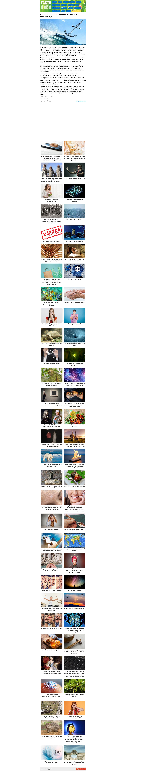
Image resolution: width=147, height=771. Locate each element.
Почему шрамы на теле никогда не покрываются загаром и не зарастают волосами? (51, 507)
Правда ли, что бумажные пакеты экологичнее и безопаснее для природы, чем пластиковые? (51, 281)
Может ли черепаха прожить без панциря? (51, 344)
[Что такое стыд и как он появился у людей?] (74, 714)
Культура (71, 4)
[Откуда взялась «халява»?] (52, 239)
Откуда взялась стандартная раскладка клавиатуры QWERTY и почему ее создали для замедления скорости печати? (74, 674)
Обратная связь (77, 10)
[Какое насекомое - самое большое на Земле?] (52, 714)
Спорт (62, 10)
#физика (46, 96)
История (79, 2)
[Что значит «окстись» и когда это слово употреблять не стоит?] (74, 443)
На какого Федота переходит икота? (51, 324)
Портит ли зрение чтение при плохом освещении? (74, 260)
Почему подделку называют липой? (74, 695)
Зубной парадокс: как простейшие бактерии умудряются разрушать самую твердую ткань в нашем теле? (74, 508)
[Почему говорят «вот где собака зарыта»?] (52, 484)
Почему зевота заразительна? (51, 590)
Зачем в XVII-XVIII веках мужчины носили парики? (51, 425)
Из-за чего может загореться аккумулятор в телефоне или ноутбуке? (74, 466)
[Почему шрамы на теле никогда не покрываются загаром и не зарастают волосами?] (52, 504)
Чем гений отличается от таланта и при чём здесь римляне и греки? (74, 570)
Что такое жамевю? (74, 279)
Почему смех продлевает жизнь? (51, 628)
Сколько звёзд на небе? (74, 590)
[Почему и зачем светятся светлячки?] (74, 362)
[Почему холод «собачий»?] (74, 239)
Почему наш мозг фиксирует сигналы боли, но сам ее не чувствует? (74, 630)
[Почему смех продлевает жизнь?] (52, 627)
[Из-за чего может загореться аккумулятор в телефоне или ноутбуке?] (74, 463)
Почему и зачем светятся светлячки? (74, 364)
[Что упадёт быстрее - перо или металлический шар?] (52, 443)
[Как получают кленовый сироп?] (74, 484)
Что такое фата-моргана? (74, 219)
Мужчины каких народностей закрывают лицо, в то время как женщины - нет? (74, 404)
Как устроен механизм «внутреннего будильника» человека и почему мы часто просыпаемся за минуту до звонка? (74, 739)
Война (59, 2)
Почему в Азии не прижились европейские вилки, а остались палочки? (74, 651)
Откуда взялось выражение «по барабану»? (51, 609)
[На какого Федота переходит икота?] (52, 322)
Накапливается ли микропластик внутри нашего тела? (51, 696)
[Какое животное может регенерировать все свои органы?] (52, 300)
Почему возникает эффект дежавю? (74, 200)
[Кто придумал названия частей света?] (74, 547)
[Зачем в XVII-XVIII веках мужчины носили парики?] (52, 423)
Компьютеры (56, 4)
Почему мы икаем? (74, 324)
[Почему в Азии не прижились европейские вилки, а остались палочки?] (74, 648)
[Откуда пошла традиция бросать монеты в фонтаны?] (52, 567)
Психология (77, 7)
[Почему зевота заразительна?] (52, 589)
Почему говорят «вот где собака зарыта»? (51, 487)
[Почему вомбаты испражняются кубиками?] (52, 734)
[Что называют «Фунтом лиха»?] (74, 300)
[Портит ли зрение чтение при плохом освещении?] (74, 257)
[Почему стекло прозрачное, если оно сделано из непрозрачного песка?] (74, 759)
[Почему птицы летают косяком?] (74, 607)
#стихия (51, 96)
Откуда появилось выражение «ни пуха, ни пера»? (52, 761)
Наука (76, 4)
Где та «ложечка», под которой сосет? (74, 530)
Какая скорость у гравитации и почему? (74, 344)
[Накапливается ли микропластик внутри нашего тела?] (52, 693)
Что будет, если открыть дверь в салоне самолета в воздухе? (51, 549)
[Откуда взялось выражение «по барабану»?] (52, 607)
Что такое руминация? (51, 529)
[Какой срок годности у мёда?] (52, 648)
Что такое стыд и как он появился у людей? (74, 717)
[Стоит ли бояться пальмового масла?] (74, 423)
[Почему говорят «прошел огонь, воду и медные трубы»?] (52, 257)
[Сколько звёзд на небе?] (74, 589)
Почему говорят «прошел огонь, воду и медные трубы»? (51, 260)
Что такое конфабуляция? (51, 363)
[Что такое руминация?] (52, 527)
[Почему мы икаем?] (74, 322)
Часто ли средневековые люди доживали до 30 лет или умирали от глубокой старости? (51, 179)
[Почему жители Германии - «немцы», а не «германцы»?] (52, 670)
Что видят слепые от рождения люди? (74, 179)
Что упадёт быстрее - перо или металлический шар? (52, 445)
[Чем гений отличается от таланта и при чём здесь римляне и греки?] (74, 567)
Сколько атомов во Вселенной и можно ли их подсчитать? (74, 384)
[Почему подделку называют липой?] (74, 693)
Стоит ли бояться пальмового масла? (74, 425)
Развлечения (56, 10)
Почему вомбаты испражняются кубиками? (51, 737)
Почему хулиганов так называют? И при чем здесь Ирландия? (51, 221)
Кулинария (64, 4)
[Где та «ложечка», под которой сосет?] (74, 527)
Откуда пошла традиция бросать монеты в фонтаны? (51, 569)
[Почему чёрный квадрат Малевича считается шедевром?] (52, 401)
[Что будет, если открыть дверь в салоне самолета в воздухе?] (52, 547)
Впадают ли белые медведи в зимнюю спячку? (51, 465)
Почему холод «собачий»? (74, 241)
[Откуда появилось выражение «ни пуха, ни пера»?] (52, 759)
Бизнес (54, 2)
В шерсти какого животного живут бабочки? (51, 384)
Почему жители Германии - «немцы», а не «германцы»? (51, 672)
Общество (63, 7)
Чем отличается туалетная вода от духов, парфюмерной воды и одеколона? (74, 158)
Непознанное (56, 7)
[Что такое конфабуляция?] (52, 362)
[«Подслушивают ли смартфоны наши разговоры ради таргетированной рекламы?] (52, 155)
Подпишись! (81, 769)
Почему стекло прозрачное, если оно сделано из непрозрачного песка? (74, 762)
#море (41, 96)
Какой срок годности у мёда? (51, 650)
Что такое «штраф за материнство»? (51, 200)
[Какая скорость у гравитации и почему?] (74, 342)
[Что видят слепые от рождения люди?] (74, 176)
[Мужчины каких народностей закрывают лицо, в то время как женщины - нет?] (74, 401)
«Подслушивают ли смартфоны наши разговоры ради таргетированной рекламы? (51, 158)
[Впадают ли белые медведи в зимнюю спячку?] (52, 463)
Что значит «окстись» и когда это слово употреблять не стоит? (74, 445)
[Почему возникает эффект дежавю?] (74, 198)
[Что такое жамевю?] (74, 277)
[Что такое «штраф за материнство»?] (52, 198)
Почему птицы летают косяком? (74, 608)
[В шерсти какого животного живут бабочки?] (52, 382)
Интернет (72, 2)
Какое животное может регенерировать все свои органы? (51, 303)
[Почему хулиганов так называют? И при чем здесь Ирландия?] (52, 218)
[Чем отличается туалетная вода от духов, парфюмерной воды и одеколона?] (74, 155)
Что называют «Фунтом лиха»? (74, 302)
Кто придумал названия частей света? (74, 549)
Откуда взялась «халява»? (51, 241)
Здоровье (65, 2)
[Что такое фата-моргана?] (74, 218)
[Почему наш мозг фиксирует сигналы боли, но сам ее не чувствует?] (74, 627)
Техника (68, 10)
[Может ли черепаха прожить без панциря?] (52, 342)
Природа (70, 7)
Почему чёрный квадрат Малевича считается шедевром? (51, 404)
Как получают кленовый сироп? (74, 486)
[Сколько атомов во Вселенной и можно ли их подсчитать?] (74, 382)
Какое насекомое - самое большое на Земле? (52, 717)
